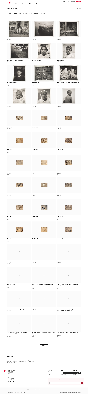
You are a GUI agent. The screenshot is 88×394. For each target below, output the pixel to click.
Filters (9, 13)
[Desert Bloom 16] (19, 229)
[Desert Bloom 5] (44, 140)
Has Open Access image (33, 13)
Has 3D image (43, 13)
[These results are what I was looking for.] (77, 373)
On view (20, 13)
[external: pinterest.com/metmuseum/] (10, 381)
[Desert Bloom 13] (19, 207)
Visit (13, 3)
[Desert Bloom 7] (19, 163)
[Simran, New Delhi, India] (69, 96)
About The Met (50, 370)
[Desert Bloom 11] (44, 185)
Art (24, 3)
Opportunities (75, 370)
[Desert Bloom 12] (69, 185)
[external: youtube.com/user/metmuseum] (14, 381)
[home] (7, 6)
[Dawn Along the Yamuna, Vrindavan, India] (69, 29)
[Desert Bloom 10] (19, 185)
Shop (37, 3)
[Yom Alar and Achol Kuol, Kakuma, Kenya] (44, 252)
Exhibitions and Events (19, 3)
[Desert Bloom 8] (44, 163)
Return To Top (44, 345)
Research (33, 3)
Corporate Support (63, 374)
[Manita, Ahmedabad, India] (19, 73)
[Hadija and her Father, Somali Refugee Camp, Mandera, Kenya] (44, 299)
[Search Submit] (79, 11)
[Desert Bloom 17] (44, 229)
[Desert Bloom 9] (69, 163)
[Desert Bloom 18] (69, 229)
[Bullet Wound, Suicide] (19, 275)
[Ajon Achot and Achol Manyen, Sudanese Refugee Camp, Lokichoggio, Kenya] (44, 275)
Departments (50, 371)
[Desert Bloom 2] (44, 118)
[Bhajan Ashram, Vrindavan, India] (44, 29)
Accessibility (50, 373)
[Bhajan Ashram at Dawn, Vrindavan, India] (19, 29)
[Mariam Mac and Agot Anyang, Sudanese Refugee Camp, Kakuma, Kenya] (19, 252)
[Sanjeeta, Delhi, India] (19, 96)
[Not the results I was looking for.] (79, 373)
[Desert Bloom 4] (19, 140)
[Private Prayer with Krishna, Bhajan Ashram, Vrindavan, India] (69, 73)
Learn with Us (28, 3)
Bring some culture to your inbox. (55, 379)
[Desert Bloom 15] (69, 207)
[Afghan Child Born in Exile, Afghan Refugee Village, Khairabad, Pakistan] (44, 323)
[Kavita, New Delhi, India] (44, 51)
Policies (49, 374)
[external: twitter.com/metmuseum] (9, 381)
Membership (73, 1)
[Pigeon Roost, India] (44, 73)
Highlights (15, 13)
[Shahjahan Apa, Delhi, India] (44, 96)
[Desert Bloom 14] (44, 207)
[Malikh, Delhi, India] (69, 51)
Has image (26, 13)
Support (62, 370)
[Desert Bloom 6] (69, 140)
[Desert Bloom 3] (69, 118)
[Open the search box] (40, 4)
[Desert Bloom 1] (19, 118)
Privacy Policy (17, 392)
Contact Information (22, 392)
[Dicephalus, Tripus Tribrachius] (69, 252)
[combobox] (45, 11)
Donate (68, 1)
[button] (38, 13)
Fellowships (74, 374)
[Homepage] (9, 2)
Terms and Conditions (10, 392)
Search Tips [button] (78, 8)
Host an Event (63, 373)
